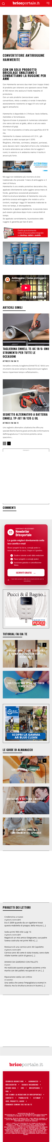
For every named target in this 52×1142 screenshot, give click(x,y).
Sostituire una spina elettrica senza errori (26, 684)
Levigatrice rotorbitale (26, 769)
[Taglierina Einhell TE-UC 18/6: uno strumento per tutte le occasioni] (26, 329)
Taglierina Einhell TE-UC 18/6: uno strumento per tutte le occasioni (26, 353)
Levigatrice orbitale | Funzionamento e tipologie (26, 831)
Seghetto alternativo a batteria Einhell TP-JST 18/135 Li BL (25, 416)
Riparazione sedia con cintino (18, 977)
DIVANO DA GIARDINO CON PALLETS (21, 962)
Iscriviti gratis (24, 572)
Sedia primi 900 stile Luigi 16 (17, 932)
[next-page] (9, 443)
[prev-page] (4, 443)
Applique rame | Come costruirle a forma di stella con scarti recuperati (26, 653)
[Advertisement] (26, 477)
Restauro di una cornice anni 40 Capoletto (24, 947)
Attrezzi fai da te (11, 361)
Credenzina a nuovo (13, 917)
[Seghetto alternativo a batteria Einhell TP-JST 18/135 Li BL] (26, 395)
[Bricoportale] (26, 3)
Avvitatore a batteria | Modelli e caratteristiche (26, 800)
